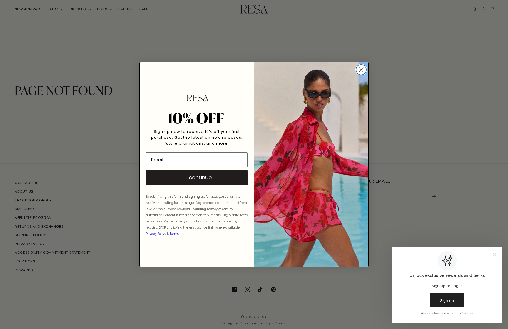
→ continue (197, 177)
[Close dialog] (361, 70)
